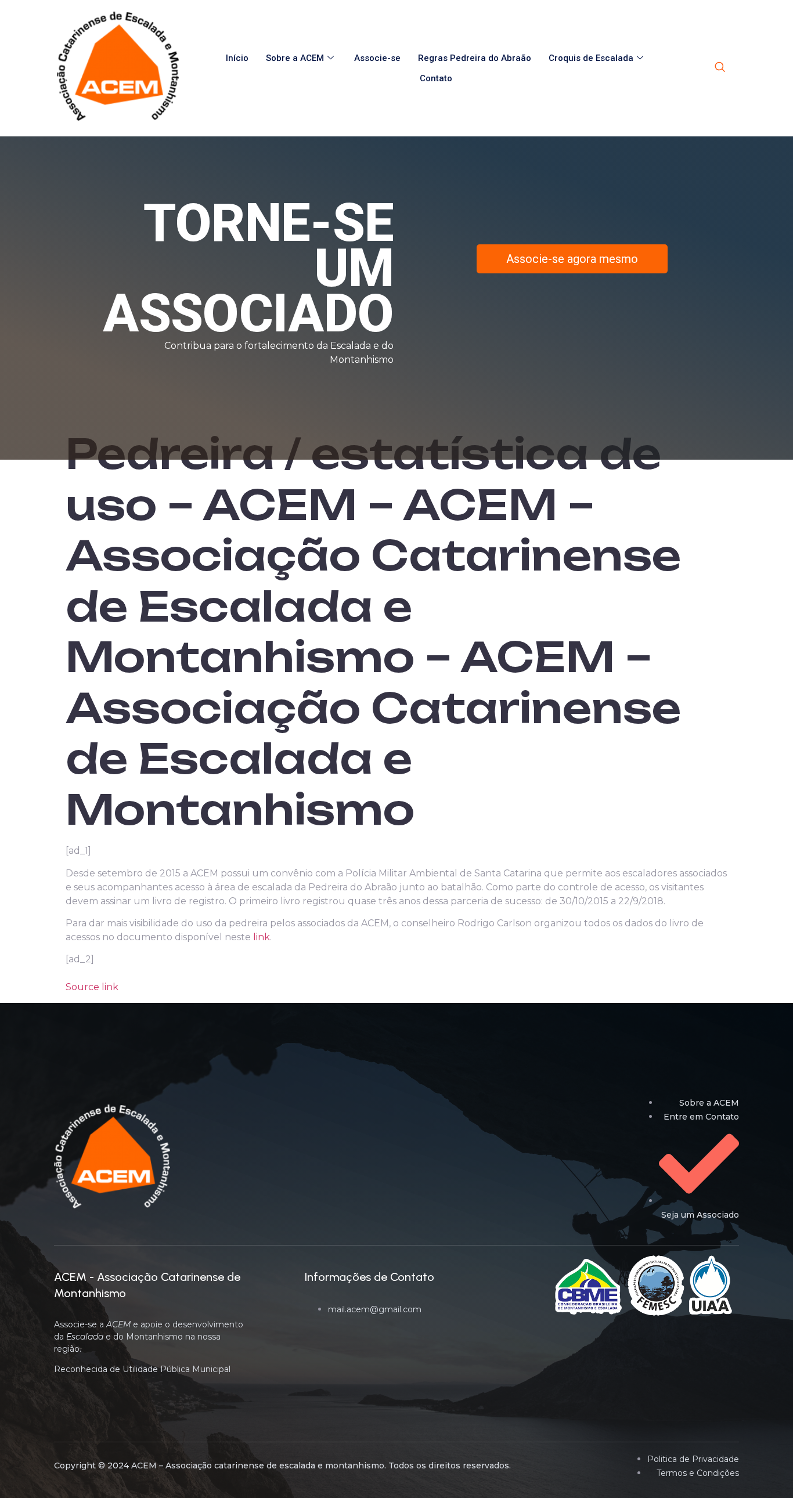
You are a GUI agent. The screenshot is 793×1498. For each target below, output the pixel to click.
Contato (436, 78)
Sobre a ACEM (295, 58)
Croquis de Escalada (591, 58)
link (261, 937)
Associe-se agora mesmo (572, 259)
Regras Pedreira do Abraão (474, 58)
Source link (92, 986)
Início (237, 58)
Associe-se (377, 58)
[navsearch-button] (720, 68)
